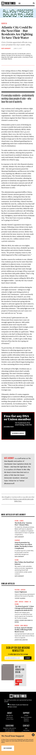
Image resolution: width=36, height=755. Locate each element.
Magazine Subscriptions (9, 728)
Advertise (26, 721)
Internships (26, 730)
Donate (26, 715)
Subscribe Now (18, 682)
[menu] (19, 4)
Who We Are (9, 715)
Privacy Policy (9, 719)
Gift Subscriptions (10, 730)
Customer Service (10, 731)
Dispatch (4, 23)
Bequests (26, 719)
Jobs (26, 728)
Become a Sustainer (26, 717)
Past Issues (10, 717)
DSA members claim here (18, 433)
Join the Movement (7, 748)
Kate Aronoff (6, 48)
